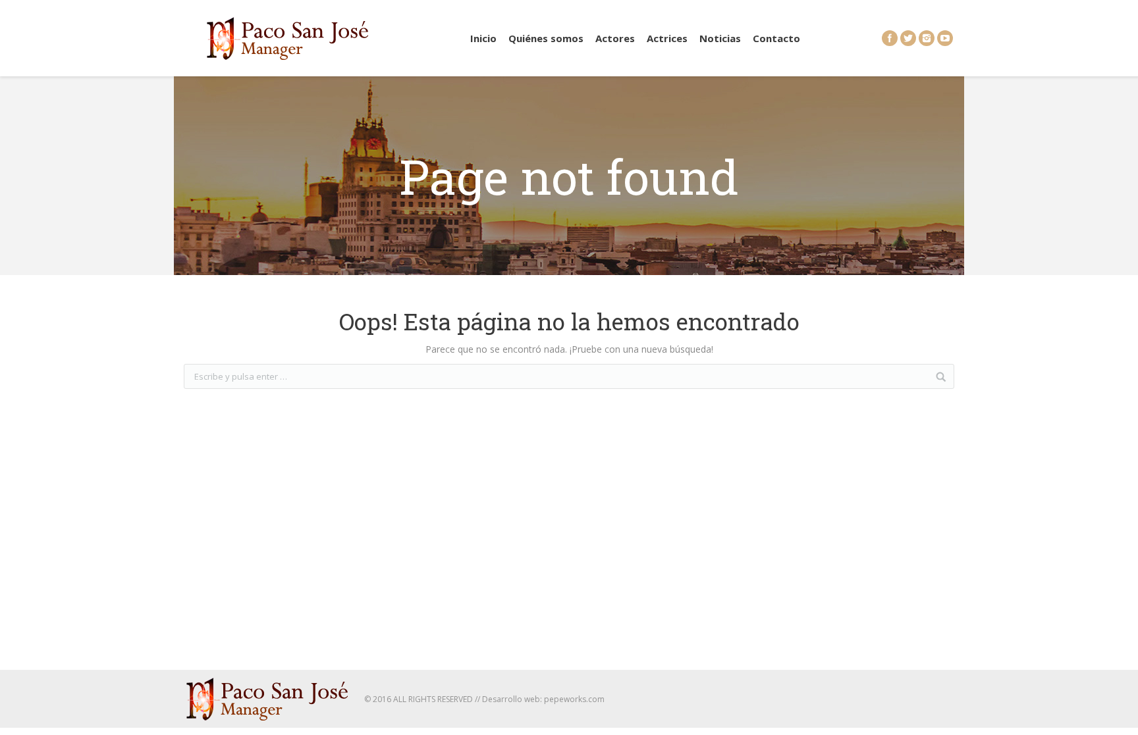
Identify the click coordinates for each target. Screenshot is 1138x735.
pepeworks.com (574, 699)
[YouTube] (945, 38)
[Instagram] (927, 38)
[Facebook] (890, 38)
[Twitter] (908, 38)
